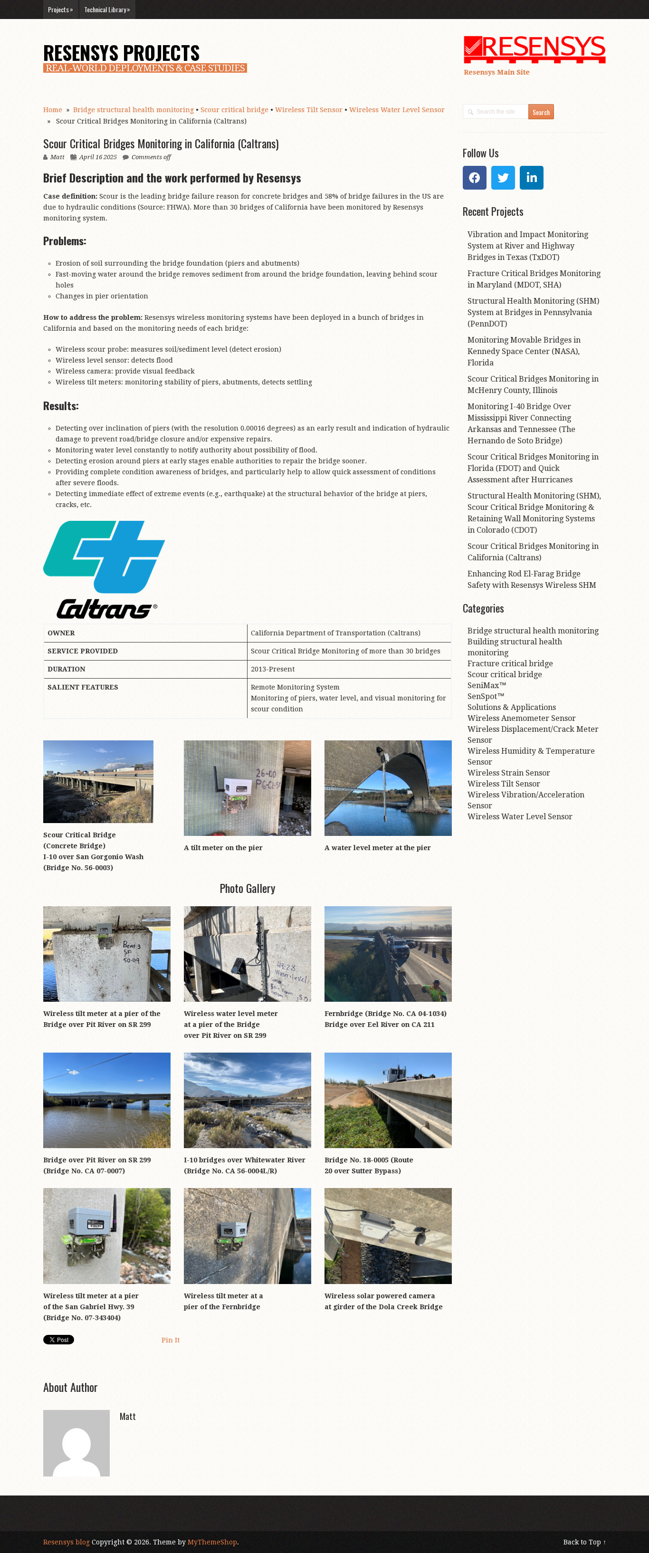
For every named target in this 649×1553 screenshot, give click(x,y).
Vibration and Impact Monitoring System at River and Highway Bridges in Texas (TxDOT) (528, 246)
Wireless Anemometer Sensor (522, 718)
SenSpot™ (486, 696)
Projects (60, 9)
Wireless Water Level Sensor (397, 110)
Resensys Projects (121, 52)
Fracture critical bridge (510, 663)
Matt (57, 157)
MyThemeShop (212, 1542)
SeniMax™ (487, 685)
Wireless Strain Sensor (509, 772)
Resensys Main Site (497, 72)
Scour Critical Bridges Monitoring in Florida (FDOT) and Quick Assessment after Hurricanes (533, 468)
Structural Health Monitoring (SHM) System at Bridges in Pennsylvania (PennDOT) (533, 312)
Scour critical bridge (234, 110)
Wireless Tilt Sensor (309, 110)
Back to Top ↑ (584, 1542)
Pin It (171, 1340)
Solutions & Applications (512, 707)
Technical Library (107, 9)
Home (52, 110)
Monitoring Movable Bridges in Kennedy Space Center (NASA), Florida (524, 351)
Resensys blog (66, 1542)
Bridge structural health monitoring (133, 110)
